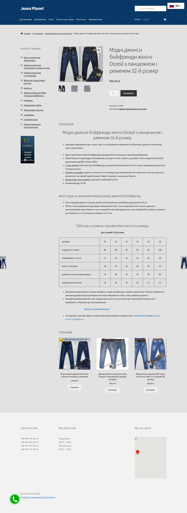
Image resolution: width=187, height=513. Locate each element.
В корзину (129, 93)
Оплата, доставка (65, 19)
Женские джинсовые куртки (34, 82)
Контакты (81, 19)
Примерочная (95, 19)
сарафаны (29, 114)
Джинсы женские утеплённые (32, 74)
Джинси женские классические (58, 33)
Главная (27, 33)
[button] (99, 50)
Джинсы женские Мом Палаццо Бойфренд (35, 94)
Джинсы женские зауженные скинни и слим (37, 67)
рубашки (28, 100)
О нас (51, 19)
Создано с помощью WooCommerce (38, 497)
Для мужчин (40, 19)
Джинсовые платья (33, 110)
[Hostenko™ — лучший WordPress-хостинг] (36, 149)
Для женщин (26, 19)
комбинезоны (31, 119)
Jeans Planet (32, 8)
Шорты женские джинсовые (32, 59)
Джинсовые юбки (32, 105)
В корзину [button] (74, 387)
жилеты (28, 88)
